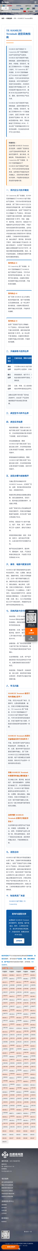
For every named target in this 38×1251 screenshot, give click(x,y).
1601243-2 (25, 1028)
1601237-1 (4, 982)
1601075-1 (32, 993)
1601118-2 (25, 1106)
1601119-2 (4, 1032)
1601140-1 (32, 982)
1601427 (32, 1131)
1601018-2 (4, 1074)
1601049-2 (32, 1092)
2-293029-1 (26, 1085)
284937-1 (11, 1113)
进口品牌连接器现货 (7, 1182)
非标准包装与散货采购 (8, 1193)
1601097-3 (4, 1053)
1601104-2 (32, 1024)
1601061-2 (25, 1113)
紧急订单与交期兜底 (7, 1185)
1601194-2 (18, 1053)
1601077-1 (18, 1007)
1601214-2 (18, 1010)
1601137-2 (25, 1000)
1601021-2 (32, 1074)
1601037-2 (4, 1024)
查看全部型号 (11, 1247)
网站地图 (25, 1245)
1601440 (25, 1138)
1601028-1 (32, 1109)
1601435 (32, 1134)
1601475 (4, 1141)
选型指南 (4, 1204)
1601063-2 (25, 1021)
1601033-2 (18, 1074)
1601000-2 (11, 975)
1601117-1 (18, 975)
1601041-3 (4, 1017)
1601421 (4, 1131)
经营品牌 (9, 18)
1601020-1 (4, 1092)
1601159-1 (11, 1120)
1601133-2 (18, 1060)
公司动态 (4, 1213)
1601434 (25, 1134)
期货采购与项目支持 (7, 1188)
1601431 (4, 1134)
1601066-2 (18, 1024)
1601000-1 (4, 975)
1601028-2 (18, 1109)
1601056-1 (32, 975)
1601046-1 (25, 978)
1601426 (25, 1131)
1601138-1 (18, 1032)
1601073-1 (25, 1049)
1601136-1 (18, 982)
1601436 (4, 1138)
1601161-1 (25, 1120)
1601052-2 (4, 1117)
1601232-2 (11, 1000)
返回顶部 (31, 639)
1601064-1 (25, 1056)
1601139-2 (18, 1117)
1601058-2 (11, 1088)
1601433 (18, 1134)
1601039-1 (32, 1053)
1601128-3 (18, 1017)
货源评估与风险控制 (7, 1196)
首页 (3, 18)
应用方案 (4, 1210)
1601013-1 (11, 1078)
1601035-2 (4, 1085)
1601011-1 (25, 1071)
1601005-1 (4, 1046)
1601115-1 (32, 1117)
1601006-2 (11, 1071)
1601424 (11, 1131)
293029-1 (18, 1085)
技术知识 (4, 1207)
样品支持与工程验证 (7, 1190)
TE (15, 18)
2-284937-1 (19, 1113)
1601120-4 (11, 1014)
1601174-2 (11, 1081)
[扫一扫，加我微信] (19, 1249)
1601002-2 (4, 1109)
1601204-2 (18, 1046)
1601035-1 (25, 1081)
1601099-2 (11, 1021)
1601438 (18, 1138)
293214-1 (11, 1028)
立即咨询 (19, 941)
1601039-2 (11, 1056)
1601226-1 (25, 1088)
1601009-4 (4, 1010)
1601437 (11, 1138)
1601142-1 (32, 1085)
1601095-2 (25, 1014)
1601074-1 (11, 978)
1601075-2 (11, 996)
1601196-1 (32, 996)
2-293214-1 (19, 1028)
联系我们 (4, 1221)
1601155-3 (32, 1010)
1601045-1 (32, 1046)
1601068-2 (32, 1078)
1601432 (11, 1134)
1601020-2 (18, 1092)
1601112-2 (4, 1060)
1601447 (32, 1138)
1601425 (18, 1131)
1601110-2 (32, 1017)
